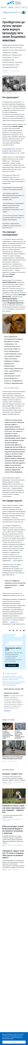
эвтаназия (15, 679)
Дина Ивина (5, 70)
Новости (4, 845)
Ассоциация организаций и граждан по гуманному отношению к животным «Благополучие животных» (13, 683)
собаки (10, 679)
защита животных (19, 678)
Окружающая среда (15, 70)
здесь (10, 227)
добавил (10, 564)
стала (10, 132)
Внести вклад (12, 665)
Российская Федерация (11, 673)
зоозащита (5, 679)
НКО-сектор (16, 869)
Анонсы (4, 782)
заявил (15, 560)
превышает (12, 153)
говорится (13, 622)
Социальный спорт (12, 761)
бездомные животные (10, 676)
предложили (13, 177)
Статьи (4, 18)
